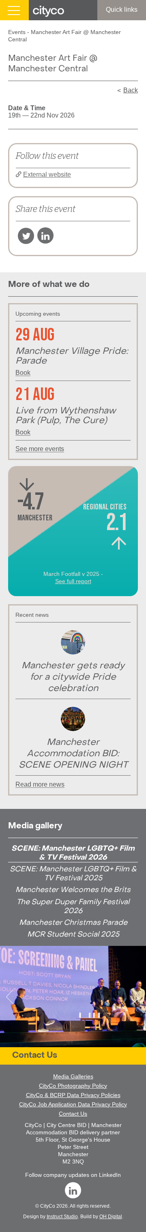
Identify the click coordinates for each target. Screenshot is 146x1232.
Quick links (121, 9)
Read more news (39, 784)
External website (47, 174)
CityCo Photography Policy (73, 1085)
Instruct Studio (62, 1216)
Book (22, 373)
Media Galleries (73, 1076)
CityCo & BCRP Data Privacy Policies (73, 1095)
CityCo (47, 1206)
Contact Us (34, 1056)
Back (130, 90)
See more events (39, 449)
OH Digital (110, 1216)
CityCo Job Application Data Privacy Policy (73, 1104)
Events (17, 32)
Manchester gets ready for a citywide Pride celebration (73, 677)
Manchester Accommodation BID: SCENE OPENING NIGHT (73, 754)
